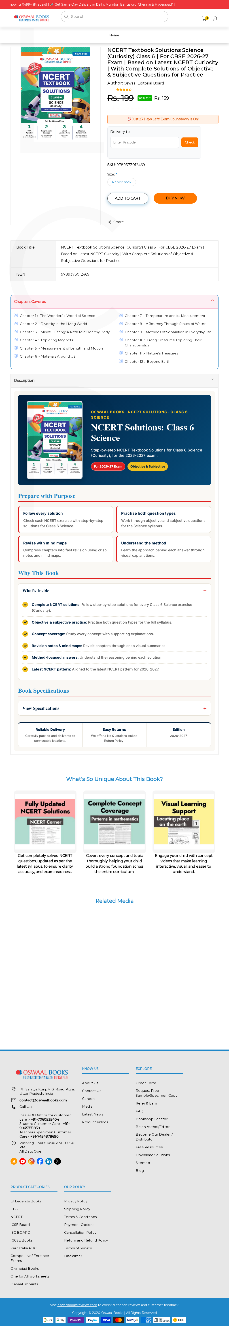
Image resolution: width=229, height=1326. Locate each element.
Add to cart (128, 198)
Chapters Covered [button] (30, 301)
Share (118, 222)
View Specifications (40, 708)
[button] (124, 89)
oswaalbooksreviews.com (77, 1305)
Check (190, 142)
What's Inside (35, 590)
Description (24, 380)
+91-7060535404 (45, 1119)
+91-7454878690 (44, 1136)
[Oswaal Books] (32, 18)
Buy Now (175, 198)
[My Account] (215, 18)
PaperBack (121, 182)
